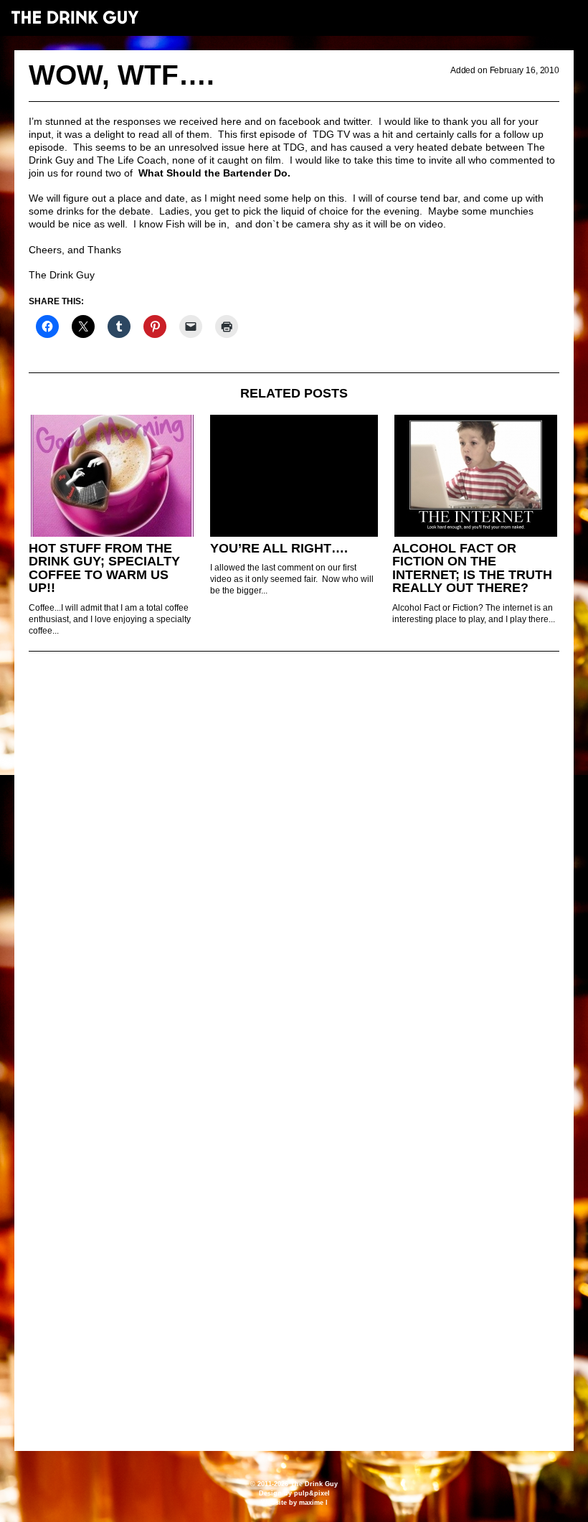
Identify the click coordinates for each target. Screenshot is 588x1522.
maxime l (313, 1502)
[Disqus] (294, 858)
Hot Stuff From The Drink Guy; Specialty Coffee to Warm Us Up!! (104, 568)
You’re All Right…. (279, 548)
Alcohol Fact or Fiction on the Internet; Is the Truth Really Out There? (472, 568)
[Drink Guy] (74, 17)
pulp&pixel (312, 1493)
